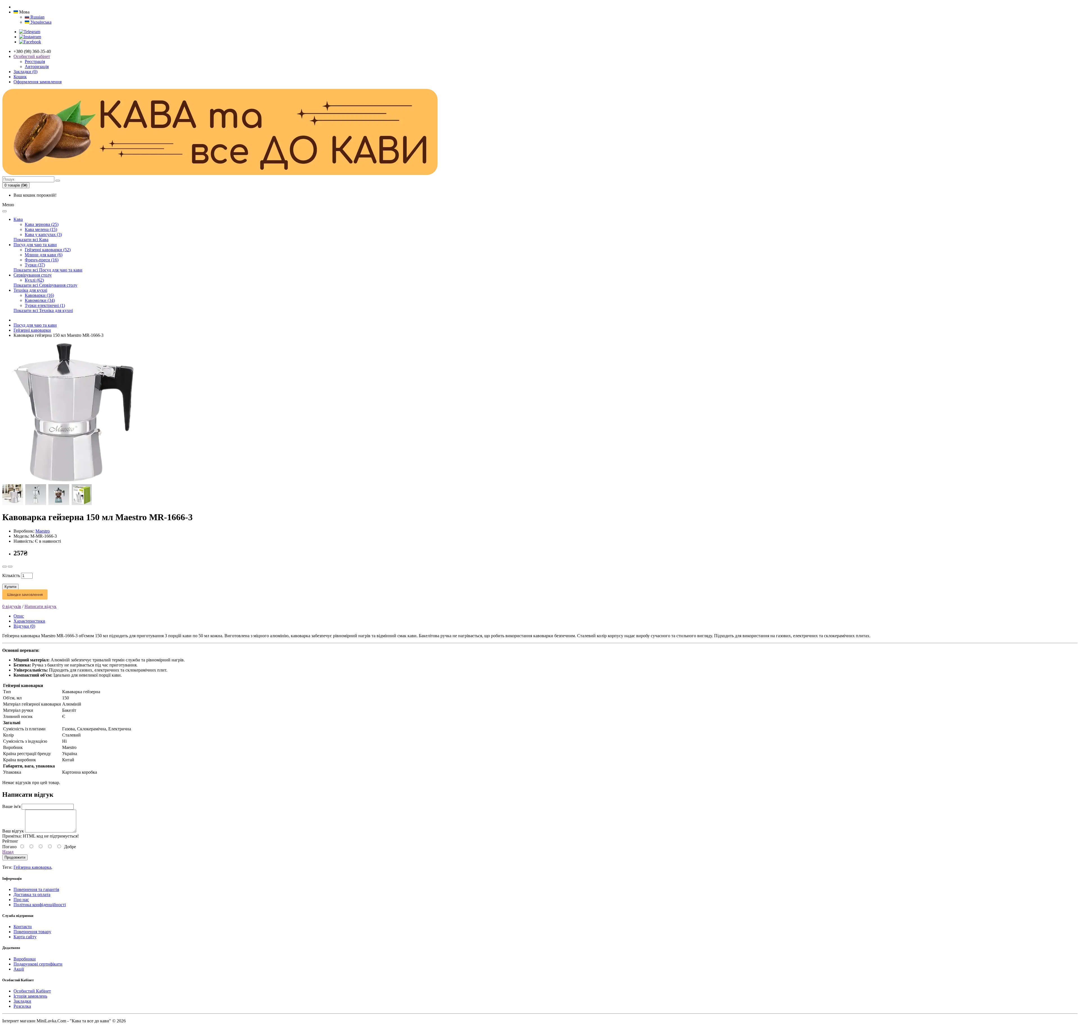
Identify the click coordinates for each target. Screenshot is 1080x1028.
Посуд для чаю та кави (35, 244)
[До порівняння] (10, 566)
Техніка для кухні (30, 290)
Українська (40, 22)
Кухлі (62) (34, 280)
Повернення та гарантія (36, 889)
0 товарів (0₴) (15, 185)
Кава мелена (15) (41, 229)
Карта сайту (25, 936)
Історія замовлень (30, 996)
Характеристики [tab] (29, 621)
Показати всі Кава (31, 239)
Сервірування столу (33, 275)
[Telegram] (29, 31)
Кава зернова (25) (41, 224)
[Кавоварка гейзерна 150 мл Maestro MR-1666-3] (72, 481)
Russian (36, 17)
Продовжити (14, 857)
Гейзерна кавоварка (32, 867)
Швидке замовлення (25, 594)
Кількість (11, 575)
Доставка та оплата (32, 894)
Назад (8, 851)
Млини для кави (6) (43, 254)
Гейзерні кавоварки (32, 330)
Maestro (42, 531)
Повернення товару (32, 931)
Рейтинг (10, 841)
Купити (10, 587)
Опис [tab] (19, 616)
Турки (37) (35, 264)
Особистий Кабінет (32, 991)
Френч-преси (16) (41, 259)
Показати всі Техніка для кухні (43, 310)
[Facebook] (30, 41)
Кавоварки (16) (39, 295)
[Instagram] (30, 36)
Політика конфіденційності (40, 904)
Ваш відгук (13, 831)
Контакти (23, 926)
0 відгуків (11, 606)
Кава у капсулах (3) (43, 234)
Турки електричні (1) (45, 305)
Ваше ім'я (11, 806)
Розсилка (22, 1006)
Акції (19, 969)
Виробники (25, 959)
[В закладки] (4, 566)
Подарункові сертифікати (38, 964)
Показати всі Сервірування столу (45, 285)
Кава (18, 219)
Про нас (21, 899)
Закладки (22, 1001)
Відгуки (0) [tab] (24, 626)
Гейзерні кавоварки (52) (48, 249)
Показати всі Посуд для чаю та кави (48, 270)
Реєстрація (35, 61)
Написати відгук (40, 606)
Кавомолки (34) (40, 300)
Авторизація (37, 66)
